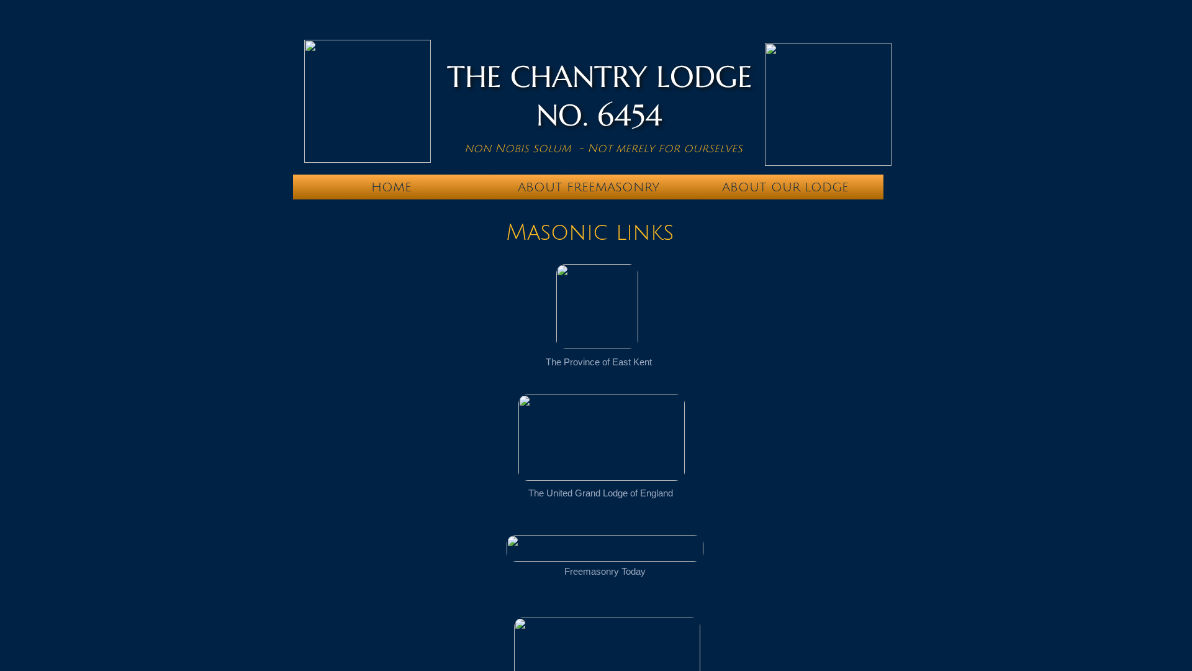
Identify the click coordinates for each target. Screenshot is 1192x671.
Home (391, 187)
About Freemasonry (588, 187)
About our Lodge (785, 187)
